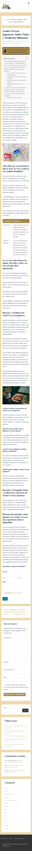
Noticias (6, 806)
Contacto (11, 838)
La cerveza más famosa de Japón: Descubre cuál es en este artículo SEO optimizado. (16, 66)
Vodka (6, 825)
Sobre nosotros (4, 838)
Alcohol (6, 788)
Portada (7, 19)
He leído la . (13, 593)
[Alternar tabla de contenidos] (26, 58)
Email (5, 582)
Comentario (7, 637)
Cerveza (4, 43)
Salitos (6, 816)
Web (5, 677)
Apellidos (19, 578)
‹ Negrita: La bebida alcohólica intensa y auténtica (9, 612)
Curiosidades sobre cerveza (11, 800)
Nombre (4, 578)
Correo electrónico (8, 669)
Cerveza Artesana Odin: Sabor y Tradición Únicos (16, 736)
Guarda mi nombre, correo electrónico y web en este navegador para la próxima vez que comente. (16, 687)
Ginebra (6, 803)
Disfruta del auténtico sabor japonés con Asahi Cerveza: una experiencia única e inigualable (15, 93)
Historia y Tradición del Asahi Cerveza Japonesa (14, 70)
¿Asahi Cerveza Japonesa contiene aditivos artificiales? (16, 81)
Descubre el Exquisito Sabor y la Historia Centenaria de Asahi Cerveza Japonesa (15, 88)
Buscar (5, 707)
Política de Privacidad (20, 838)
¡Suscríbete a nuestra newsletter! (14, 97)
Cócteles (7, 797)
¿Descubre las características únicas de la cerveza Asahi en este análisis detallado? (15, 62)
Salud (6, 819)
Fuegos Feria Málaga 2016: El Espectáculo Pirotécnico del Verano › (20, 612)
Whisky (6, 828)
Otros (6, 809)
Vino (6, 822)
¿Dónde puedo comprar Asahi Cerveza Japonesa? (16, 84)
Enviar (5, 599)
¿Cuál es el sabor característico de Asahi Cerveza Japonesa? (16, 74)
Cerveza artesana (8, 794)
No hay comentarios (16, 43)
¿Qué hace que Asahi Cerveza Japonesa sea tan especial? (16, 77)
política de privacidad (16, 593)
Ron (6, 813)
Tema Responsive (6, 846)
